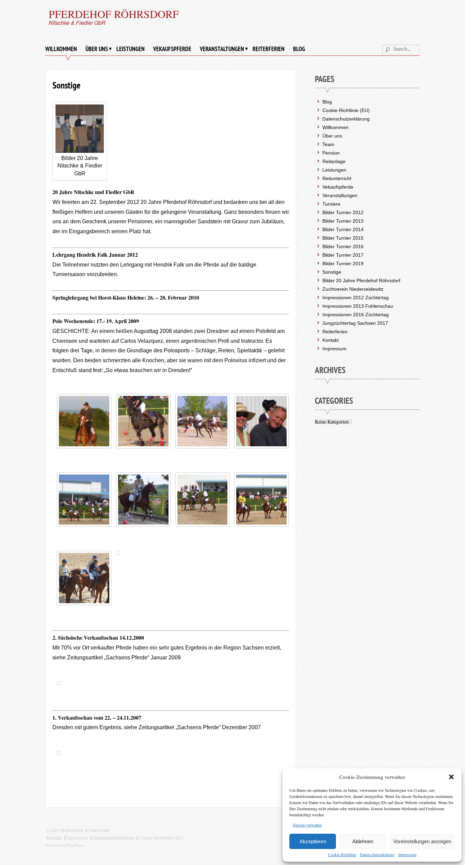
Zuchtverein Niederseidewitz (352, 289)
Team (328, 144)
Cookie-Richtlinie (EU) (346, 110)
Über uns (96, 49)
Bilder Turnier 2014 (343, 229)
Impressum (407, 854)
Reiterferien (269, 49)
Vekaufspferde (172, 49)
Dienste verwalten (307, 825)
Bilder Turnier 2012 (343, 212)
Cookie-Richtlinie (342, 854)
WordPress (75, 845)
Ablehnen (362, 841)
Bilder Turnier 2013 (343, 221)
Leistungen (130, 49)
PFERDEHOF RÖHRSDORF (114, 13)
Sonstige (331, 272)
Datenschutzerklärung (377, 854)
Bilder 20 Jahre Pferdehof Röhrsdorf (361, 280)
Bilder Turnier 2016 (343, 246)
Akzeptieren (313, 841)
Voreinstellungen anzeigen (422, 841)
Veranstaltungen (222, 49)
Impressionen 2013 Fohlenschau (357, 306)
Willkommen (61, 49)
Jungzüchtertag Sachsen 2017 (355, 323)
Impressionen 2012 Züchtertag (355, 297)
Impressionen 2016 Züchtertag (355, 314)
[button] (451, 776)
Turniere (331, 204)
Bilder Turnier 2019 (343, 263)
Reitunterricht (336, 178)
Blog (299, 49)
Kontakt (330, 340)
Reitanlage (334, 161)
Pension (331, 153)
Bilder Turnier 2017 (343, 255)
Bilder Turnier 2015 (343, 238)
